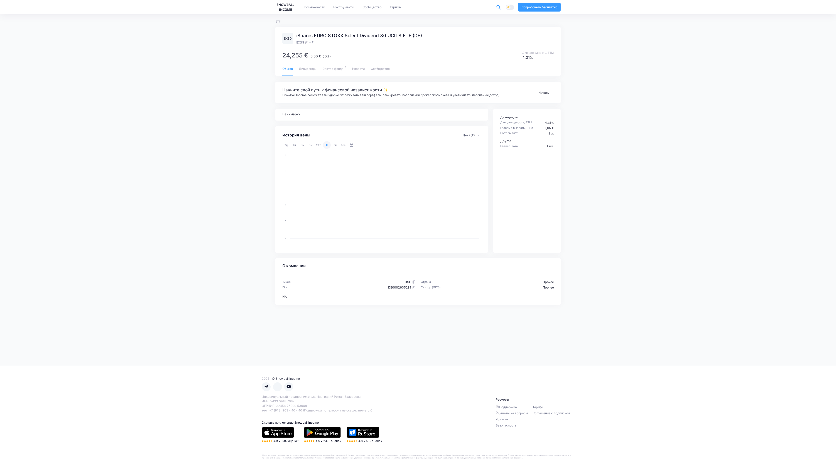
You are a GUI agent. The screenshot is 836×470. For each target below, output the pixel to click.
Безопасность (506, 425)
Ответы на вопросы (513, 413)
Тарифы (538, 407)
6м (310, 145)
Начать (543, 92)
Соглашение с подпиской (551, 413)
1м (294, 145)
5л (335, 145)
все (343, 145)
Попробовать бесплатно (539, 7)
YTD (319, 145)
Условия (502, 419)
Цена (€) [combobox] (469, 135)
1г (327, 145)
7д (286, 145)
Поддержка (508, 407)
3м (302, 145)
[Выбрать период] (351, 145)
